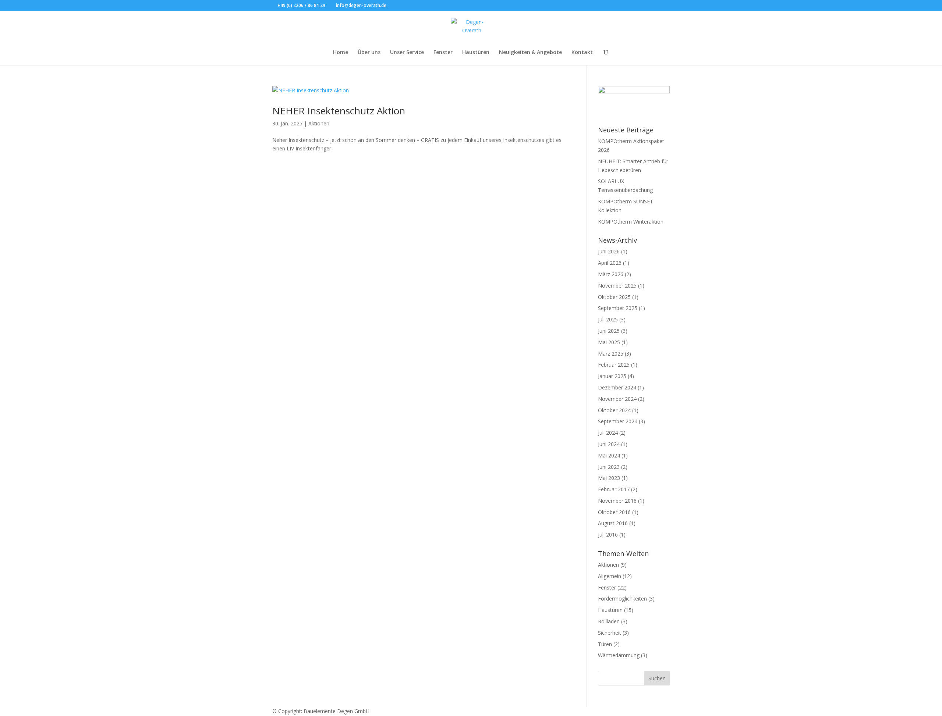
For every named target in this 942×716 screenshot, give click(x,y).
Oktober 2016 (614, 512)
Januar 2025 (612, 376)
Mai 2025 (609, 342)
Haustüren (475, 53)
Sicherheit (609, 632)
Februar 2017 (614, 489)
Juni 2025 (609, 330)
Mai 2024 (609, 455)
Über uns (369, 53)
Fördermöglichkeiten (622, 598)
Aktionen (318, 123)
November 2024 (617, 398)
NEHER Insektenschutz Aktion (338, 110)
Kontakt (582, 53)
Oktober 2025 (614, 296)
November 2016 (617, 500)
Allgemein (609, 576)
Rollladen (609, 621)
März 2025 (610, 353)
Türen (605, 644)
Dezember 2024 (617, 387)
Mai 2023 (609, 477)
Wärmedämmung (619, 655)
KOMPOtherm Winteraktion (630, 221)
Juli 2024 (608, 432)
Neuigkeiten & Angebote (530, 53)
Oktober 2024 (614, 410)
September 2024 (617, 421)
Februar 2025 (614, 364)
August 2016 (613, 523)
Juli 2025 (608, 319)
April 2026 (609, 262)
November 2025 (617, 285)
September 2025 (617, 307)
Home (340, 53)
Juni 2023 (609, 466)
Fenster (443, 53)
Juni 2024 (609, 444)
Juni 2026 (609, 251)
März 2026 (610, 274)
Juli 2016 (608, 534)
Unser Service (407, 53)
